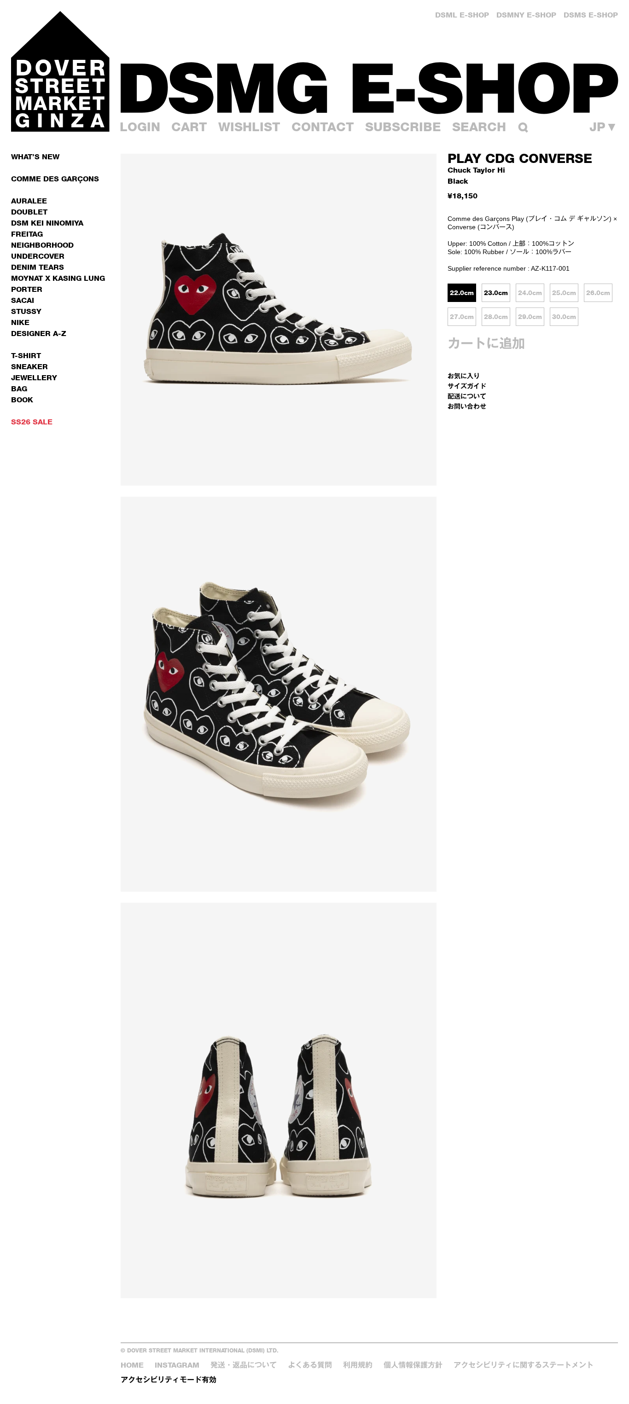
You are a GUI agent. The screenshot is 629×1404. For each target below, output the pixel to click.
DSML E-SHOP (462, 15)
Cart (189, 126)
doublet (29, 212)
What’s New (35, 156)
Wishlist (249, 126)
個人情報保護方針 (413, 1365)
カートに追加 (486, 343)
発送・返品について (243, 1365)
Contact (322, 126)
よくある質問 (310, 1365)
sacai (22, 300)
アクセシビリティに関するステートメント (524, 1365)
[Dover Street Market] (60, 71)
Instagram (177, 1365)
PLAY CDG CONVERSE (520, 158)
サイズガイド (467, 386)
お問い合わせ (467, 406)
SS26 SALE (31, 422)
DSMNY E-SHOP (526, 15)
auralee (29, 201)
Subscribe (403, 126)
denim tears (37, 267)
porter (26, 289)
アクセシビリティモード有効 (168, 1379)
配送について (467, 396)
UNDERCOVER (37, 256)
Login (140, 126)
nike (20, 322)
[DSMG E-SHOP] (369, 88)
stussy (26, 311)
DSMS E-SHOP (591, 15)
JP (603, 127)
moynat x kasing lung (58, 278)
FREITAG (27, 234)
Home (132, 1365)
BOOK (22, 399)
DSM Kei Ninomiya (47, 223)
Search (479, 126)
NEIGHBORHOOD (42, 245)
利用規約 (358, 1365)
